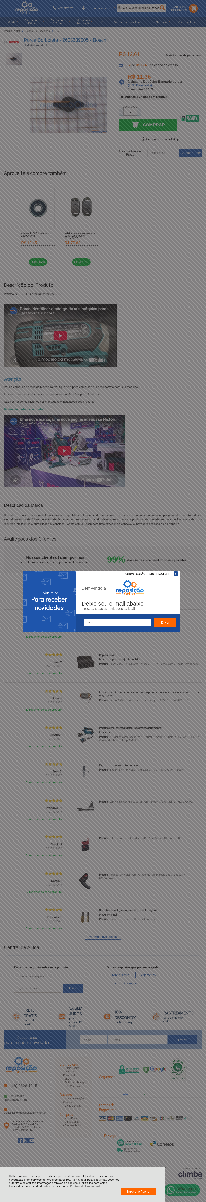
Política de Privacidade (85, 1186)
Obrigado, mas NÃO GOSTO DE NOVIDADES (148, 574)
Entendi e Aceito (138, 1191)
